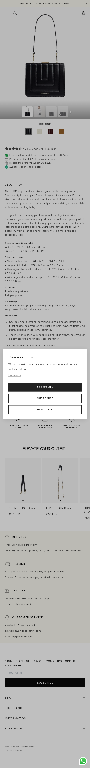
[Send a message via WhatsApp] (83, 761)
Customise (45, 398)
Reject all (45, 409)
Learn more (14, 375)
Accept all (45, 387)
